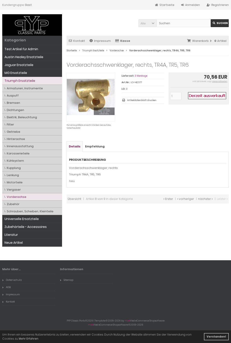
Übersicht (74, 199)
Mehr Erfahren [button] (28, 339)
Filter (10, 124)
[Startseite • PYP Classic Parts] (32, 25)
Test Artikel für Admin (21, 49)
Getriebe (13, 132)
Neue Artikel (14, 242)
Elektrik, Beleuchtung (22, 117)
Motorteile (15, 182)
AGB (8, 287)
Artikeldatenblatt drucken (141, 100)
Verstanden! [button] (216, 336)
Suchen (220, 23)
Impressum (102, 41)
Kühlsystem (15, 160)
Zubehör (13, 204)
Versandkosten (219, 81)
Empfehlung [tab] (95, 146)
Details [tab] (75, 146)
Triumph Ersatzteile (20, 80)
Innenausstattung (20, 146)
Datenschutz (14, 280)
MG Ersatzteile (16, 73)
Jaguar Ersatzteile (19, 65)
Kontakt (79, 41)
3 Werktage (141, 76)
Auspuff (13, 95)
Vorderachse (16, 197)
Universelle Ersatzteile (22, 219)
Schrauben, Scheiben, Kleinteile (30, 211)
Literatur (11, 234)
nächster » (205, 199)
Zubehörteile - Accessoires (26, 227)
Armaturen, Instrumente (25, 88)
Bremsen (13, 103)
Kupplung (14, 168)
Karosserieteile (18, 153)
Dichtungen (15, 110)
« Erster (168, 199)
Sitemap (68, 280)
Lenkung (13, 175)
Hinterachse (16, 139)
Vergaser (14, 189)
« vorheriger (185, 199)
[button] (148, 23)
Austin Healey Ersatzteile (24, 57)
